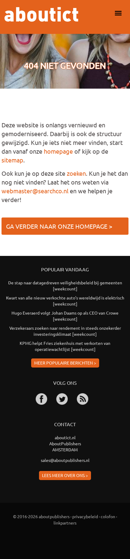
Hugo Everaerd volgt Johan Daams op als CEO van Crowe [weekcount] (65, 316)
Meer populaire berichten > (65, 362)
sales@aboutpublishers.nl (65, 460)
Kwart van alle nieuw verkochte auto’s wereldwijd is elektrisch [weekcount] (65, 300)
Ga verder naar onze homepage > (59, 226)
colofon (108, 516)
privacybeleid (85, 516)
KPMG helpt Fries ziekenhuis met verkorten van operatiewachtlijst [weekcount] (65, 346)
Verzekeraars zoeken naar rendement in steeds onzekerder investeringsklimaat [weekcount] (65, 331)
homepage (58, 151)
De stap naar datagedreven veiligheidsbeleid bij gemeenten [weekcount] (65, 285)
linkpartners (65, 522)
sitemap (12, 160)
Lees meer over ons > (65, 475)
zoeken (76, 173)
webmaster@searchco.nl (35, 191)
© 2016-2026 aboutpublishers (41, 516)
